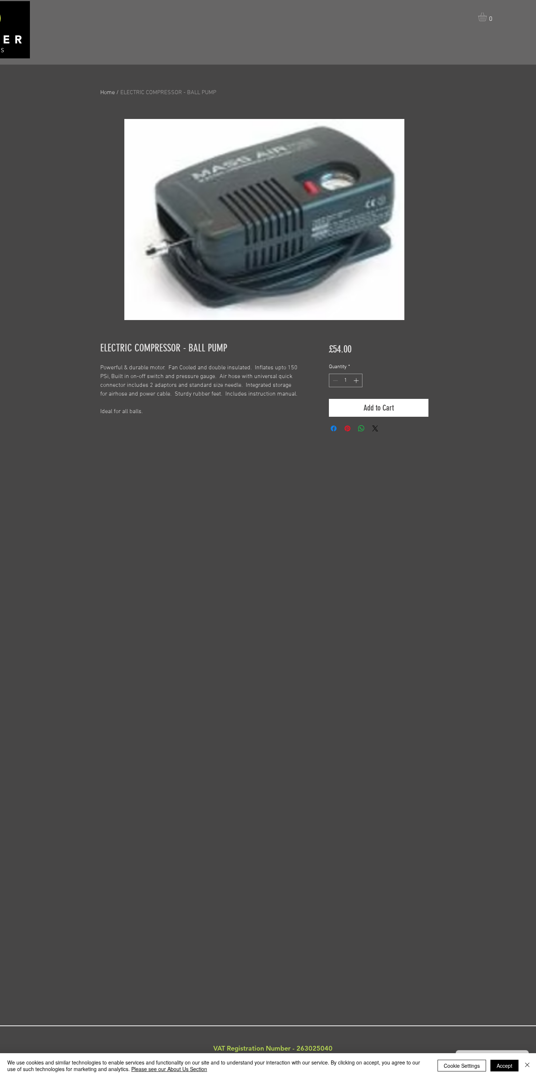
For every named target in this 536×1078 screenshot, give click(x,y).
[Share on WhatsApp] (361, 428)
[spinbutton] (345, 380)
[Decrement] (334, 380)
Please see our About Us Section (169, 1069)
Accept (504, 1065)
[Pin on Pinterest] (347, 428)
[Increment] (356, 380)
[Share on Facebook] (333, 428)
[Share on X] (375, 428)
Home (107, 92)
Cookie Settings (462, 1065)
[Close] (527, 1065)
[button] (487, 16)
